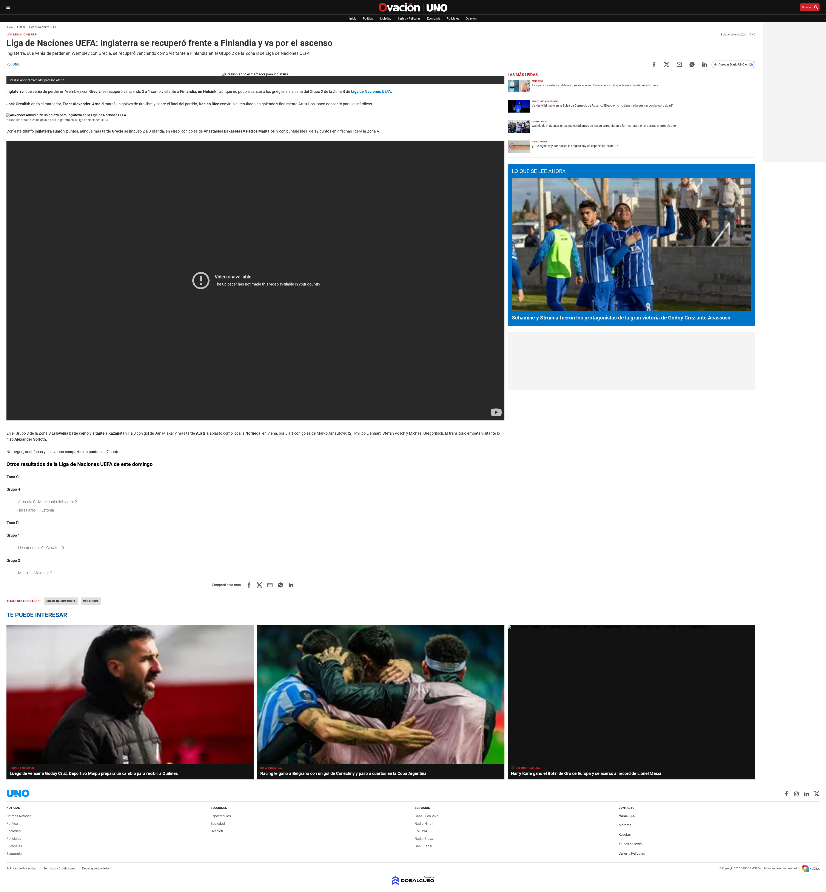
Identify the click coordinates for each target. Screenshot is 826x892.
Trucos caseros (630, 844)
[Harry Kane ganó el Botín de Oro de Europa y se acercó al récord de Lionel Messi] (631, 694)
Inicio (352, 18)
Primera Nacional (22, 768)
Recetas (625, 834)
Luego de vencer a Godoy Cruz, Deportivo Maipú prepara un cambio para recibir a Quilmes (94, 773)
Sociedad (385, 18)
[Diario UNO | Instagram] (796, 793)
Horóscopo (627, 816)
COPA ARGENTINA (271, 768)
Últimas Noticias (18, 816)
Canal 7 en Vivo (426, 816)
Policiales (453, 18)
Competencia (539, 121)
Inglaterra (91, 601)
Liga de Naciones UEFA (61, 601)
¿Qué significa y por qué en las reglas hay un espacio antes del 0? (575, 146)
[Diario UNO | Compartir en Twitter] (666, 64)
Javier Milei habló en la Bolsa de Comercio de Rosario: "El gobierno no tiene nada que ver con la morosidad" (602, 105)
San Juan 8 (423, 846)
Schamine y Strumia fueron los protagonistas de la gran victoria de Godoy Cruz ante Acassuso (621, 318)
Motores (625, 825)
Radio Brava (424, 839)
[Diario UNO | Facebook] (786, 793)
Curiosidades (539, 142)
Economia (433, 18)
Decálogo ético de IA (95, 868)
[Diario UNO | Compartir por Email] (679, 64)
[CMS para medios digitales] (413, 881)
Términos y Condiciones (60, 868)
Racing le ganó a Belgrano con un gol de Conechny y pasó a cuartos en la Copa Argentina (343, 773)
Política (368, 18)
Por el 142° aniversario (545, 101)
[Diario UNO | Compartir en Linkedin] (704, 64)
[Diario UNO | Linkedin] (806, 793)
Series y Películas (409, 18)
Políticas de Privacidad (21, 868)
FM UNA (421, 831)
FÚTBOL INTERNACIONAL (526, 768)
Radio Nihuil (424, 824)
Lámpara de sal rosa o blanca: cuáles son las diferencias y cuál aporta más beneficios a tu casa (595, 85)
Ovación (471, 18)
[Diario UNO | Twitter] (817, 793)
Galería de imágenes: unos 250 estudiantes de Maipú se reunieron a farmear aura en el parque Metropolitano (604, 125)
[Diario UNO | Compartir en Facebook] (653, 64)
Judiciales (14, 846)
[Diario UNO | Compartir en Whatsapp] (692, 64)
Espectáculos (221, 816)
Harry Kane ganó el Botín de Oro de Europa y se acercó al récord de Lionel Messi (586, 773)
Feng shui (537, 81)
